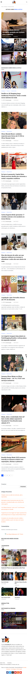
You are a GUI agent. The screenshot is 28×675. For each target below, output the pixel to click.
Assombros (17, 597)
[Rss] (18, 672)
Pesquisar (3, 484)
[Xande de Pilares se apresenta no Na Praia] (14, 557)
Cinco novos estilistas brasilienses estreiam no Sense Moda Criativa (19, 57)
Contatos (9, 662)
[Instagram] (13, 672)
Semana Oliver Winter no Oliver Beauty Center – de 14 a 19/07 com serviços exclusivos (13, 378)
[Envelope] (21, 672)
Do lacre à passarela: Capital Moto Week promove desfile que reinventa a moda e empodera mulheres (14, 176)
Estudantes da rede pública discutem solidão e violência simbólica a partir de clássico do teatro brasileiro (12, 519)
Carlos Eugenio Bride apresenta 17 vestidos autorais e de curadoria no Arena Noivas (12, 217)
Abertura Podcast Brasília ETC (21, 582)
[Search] (26, 2)
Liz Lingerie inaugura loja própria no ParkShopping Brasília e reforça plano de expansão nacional (14, 338)
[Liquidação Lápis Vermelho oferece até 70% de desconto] (14, 284)
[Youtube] (15, 672)
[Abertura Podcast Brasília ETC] (21, 576)
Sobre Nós (2, 662)
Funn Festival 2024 (5, 597)
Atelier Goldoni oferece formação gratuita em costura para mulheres (13, 32)
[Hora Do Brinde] (7, 576)
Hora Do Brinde (4, 582)
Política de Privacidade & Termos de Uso (9, 664)
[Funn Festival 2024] (7, 592)
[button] (2, 620)
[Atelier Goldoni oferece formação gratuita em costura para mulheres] (14, 25)
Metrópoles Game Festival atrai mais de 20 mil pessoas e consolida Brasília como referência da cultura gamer (12, 502)
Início (2, 6)
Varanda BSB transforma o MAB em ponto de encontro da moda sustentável (19, 43)
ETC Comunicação (7, 36)
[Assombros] (21, 592)
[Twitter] (10, 672)
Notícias (6, 6)
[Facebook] (7, 672)
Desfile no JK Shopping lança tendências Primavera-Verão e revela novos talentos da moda (13, 95)
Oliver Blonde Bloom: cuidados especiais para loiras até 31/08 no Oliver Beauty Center (12, 136)
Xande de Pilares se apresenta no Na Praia (13, 568)
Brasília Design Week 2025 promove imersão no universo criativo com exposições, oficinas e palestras (13, 459)
